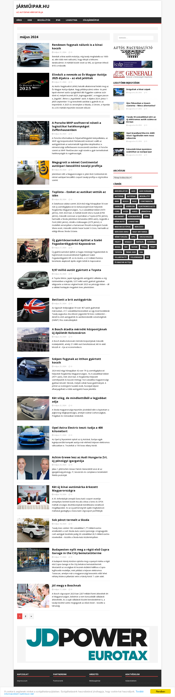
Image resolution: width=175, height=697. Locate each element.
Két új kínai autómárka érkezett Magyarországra (75, 488)
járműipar (146, 211)
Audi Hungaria (146, 191)
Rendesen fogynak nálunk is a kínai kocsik (77, 46)
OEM (29, 20)
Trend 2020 (131, 252)
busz (134, 201)
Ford (117, 211)
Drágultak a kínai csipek (138, 89)
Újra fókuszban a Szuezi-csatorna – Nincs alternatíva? (140, 104)
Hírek (19, 20)
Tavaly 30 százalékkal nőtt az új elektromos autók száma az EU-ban (141, 119)
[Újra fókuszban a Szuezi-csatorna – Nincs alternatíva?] (118, 108)
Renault (128, 242)
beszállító (145, 196)
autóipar (119, 196)
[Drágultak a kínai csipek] (118, 94)
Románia (151, 242)
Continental (147, 201)
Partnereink (58, 681)
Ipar (58, 20)
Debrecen (130, 206)
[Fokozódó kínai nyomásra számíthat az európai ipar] (118, 154)
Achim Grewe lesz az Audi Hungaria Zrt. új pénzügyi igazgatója (79, 459)
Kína (146, 216)
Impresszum (22, 681)
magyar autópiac (123, 227)
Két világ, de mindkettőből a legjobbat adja (79, 399)
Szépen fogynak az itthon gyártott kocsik (76, 360)
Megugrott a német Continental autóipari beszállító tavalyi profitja (77, 164)
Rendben (160, 691)
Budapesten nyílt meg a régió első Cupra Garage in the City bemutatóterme (80, 551)
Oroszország (145, 237)
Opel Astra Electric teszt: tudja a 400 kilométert (77, 429)
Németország (121, 237)
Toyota (118, 252)
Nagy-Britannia (139, 232)
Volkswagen (136, 257)
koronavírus (134, 216)
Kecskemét (119, 216)
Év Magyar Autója (123, 262)
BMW (117, 201)
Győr (125, 211)
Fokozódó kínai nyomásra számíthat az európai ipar (139, 150)
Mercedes (139, 227)
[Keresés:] (136, 38)
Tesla (143, 247)
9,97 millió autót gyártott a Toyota (76, 270)
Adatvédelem (130, 681)
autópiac (131, 196)
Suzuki (134, 247)
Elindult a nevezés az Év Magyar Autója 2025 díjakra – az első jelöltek (79, 76)
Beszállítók (43, 20)
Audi (133, 191)
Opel (133, 237)
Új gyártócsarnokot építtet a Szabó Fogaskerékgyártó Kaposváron (77, 242)
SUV (126, 247)
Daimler (118, 206)
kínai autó (120, 221)
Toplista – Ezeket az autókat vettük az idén (79, 193)
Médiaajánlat (94, 681)
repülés (140, 242)
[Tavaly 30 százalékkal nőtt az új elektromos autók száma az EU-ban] (118, 122)
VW (147, 257)
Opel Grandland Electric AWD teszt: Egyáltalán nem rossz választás (140, 135)
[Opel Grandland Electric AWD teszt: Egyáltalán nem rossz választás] (118, 138)
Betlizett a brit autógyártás (71, 299)
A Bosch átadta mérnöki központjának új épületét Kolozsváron (79, 331)
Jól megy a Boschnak (66, 585)
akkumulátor (121, 191)
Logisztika (71, 20)
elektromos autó (146, 206)
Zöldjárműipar (91, 20)
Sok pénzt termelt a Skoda (70, 520)
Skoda (117, 247)
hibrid (135, 211)
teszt (152, 247)
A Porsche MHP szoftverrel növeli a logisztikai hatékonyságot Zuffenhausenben (76, 126)
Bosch (126, 201)
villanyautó (121, 257)
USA (141, 252)
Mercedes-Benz (122, 232)
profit (118, 242)
